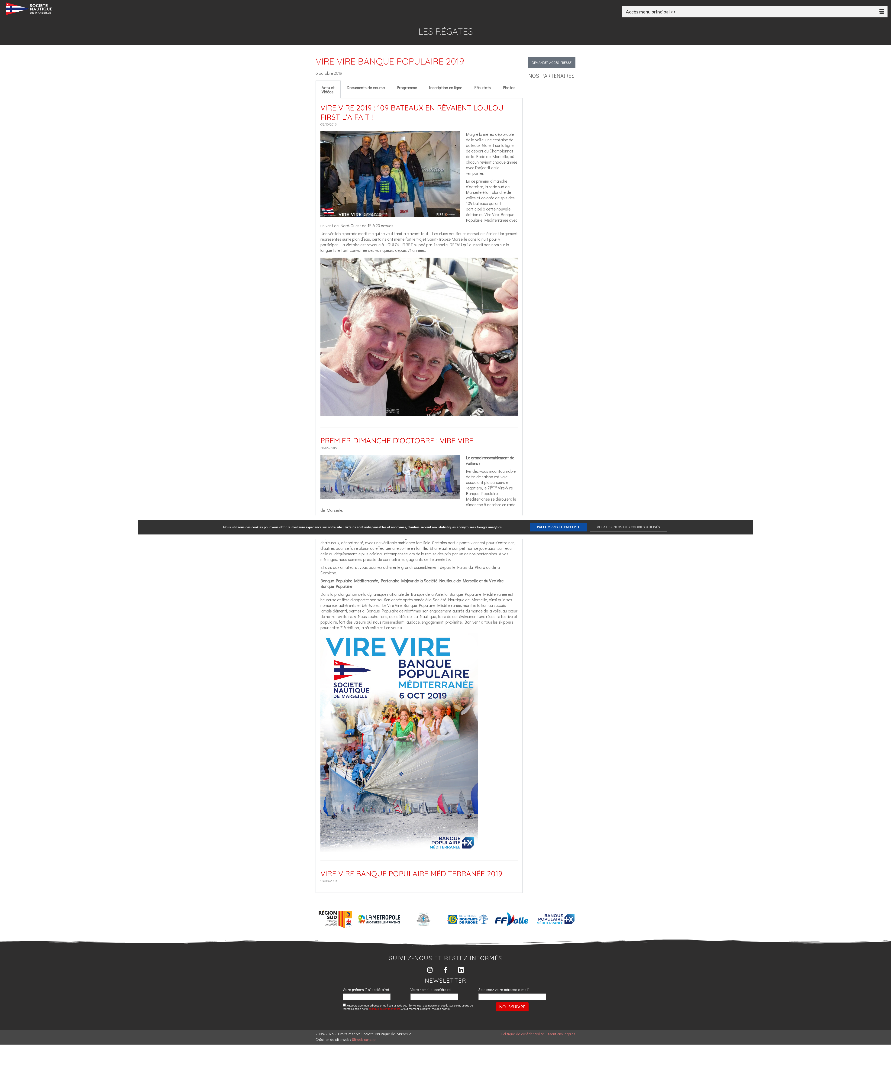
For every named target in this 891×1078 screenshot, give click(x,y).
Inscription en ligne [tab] (445, 87)
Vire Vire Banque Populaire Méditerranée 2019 (411, 873)
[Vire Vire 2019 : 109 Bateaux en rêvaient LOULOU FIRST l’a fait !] (390, 214)
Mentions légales (561, 1033)
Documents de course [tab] (366, 87)
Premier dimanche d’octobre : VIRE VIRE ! (398, 440)
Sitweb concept (364, 1039)
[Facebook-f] (445, 970)
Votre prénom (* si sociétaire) (366, 989)
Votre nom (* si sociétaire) (431, 989)
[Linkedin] (461, 970)
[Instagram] (430, 970)
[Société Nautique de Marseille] (150, 8)
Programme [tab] (407, 87)
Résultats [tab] (482, 87)
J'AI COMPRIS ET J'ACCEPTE (558, 527)
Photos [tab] (509, 87)
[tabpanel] (419, 495)
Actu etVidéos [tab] (328, 89)
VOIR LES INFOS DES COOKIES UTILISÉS (628, 527)
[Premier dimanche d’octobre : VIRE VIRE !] (390, 496)
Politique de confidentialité (522, 1033)
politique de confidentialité (384, 1008)
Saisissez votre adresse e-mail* (503, 989)
